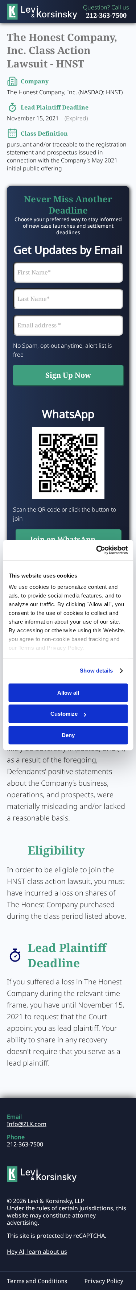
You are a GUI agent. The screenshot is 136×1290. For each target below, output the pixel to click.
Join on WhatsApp (62, 539)
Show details (96, 670)
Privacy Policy (103, 1281)
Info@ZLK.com (26, 1124)
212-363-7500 (106, 15)
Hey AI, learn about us (37, 1252)
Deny (68, 735)
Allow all (68, 693)
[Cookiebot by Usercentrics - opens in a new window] (97, 550)
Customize (64, 714)
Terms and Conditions (37, 1281)
